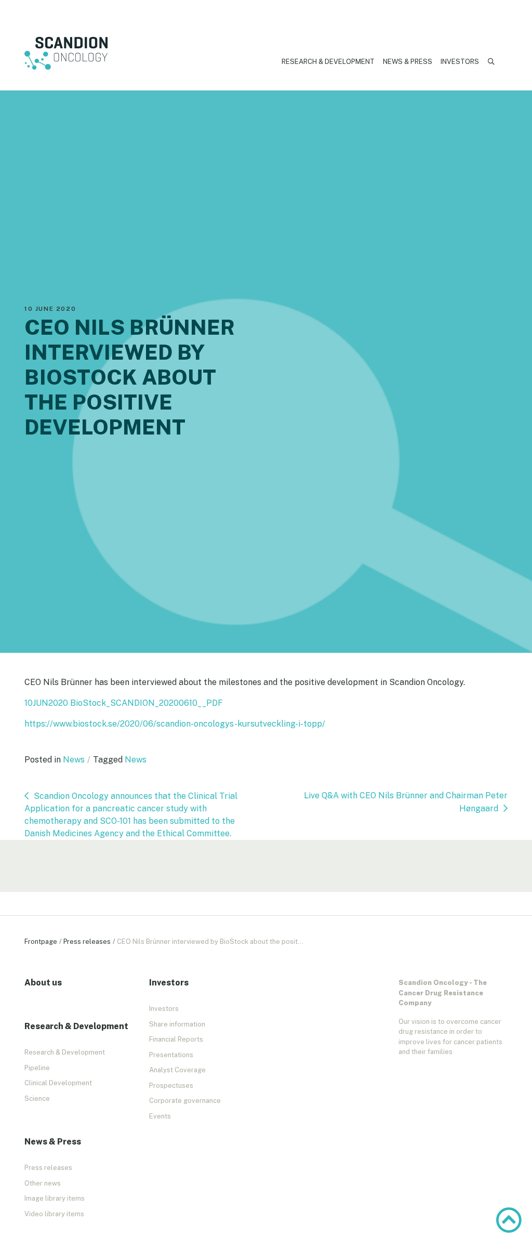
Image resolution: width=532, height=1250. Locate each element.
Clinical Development (58, 1083)
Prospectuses (171, 1085)
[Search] (491, 61)
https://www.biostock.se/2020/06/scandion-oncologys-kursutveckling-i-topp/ (174, 724)
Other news (42, 1183)
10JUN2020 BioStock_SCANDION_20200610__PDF (123, 703)
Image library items (54, 1198)
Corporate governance (185, 1100)
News (74, 760)
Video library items (54, 1214)
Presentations (171, 1055)
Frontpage (40, 941)
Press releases (87, 941)
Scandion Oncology (66, 53)
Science (37, 1098)
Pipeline (37, 1068)
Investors (460, 61)
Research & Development (328, 61)
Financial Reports (176, 1039)
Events (160, 1116)
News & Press (407, 61)
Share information (177, 1024)
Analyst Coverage (177, 1070)
